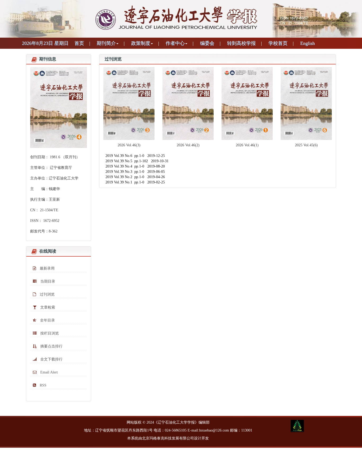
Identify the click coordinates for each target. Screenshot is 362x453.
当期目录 (47, 281)
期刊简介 (106, 43)
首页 (79, 43)
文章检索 (47, 307)
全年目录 (47, 320)
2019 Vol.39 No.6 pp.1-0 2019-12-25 (135, 156)
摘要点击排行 (51, 346)
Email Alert (48, 372)
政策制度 (140, 43)
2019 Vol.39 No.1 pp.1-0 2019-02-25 (135, 182)
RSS (42, 385)
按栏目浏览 (49, 333)
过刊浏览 (47, 294)
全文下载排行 (51, 359)
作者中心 (175, 43)
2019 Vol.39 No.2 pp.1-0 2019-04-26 (135, 177)
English (307, 43)
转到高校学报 (241, 43)
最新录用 (47, 268)
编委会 (207, 43)
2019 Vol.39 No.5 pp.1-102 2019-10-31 (137, 161)
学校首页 (278, 43)
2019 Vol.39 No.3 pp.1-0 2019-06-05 (135, 172)
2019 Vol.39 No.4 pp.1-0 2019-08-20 (135, 166)
